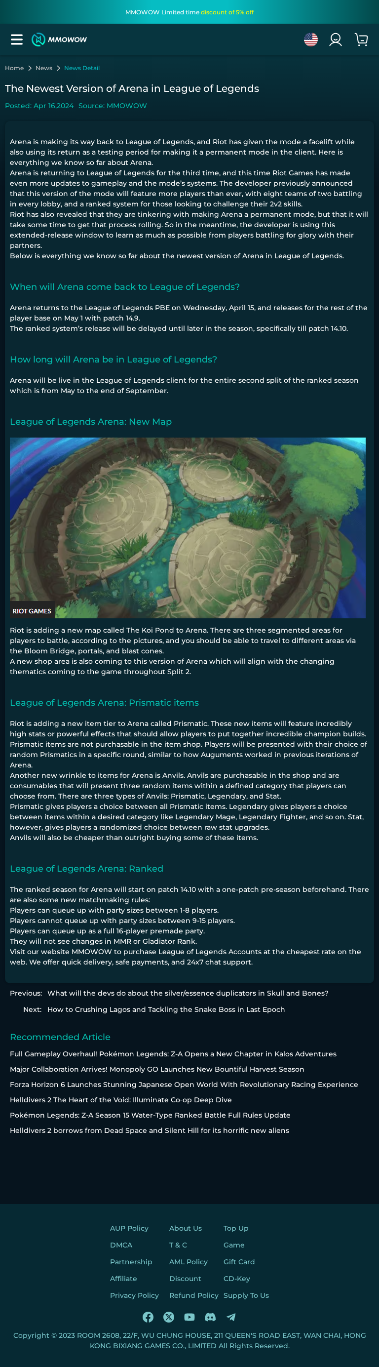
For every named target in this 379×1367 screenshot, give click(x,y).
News (44, 68)
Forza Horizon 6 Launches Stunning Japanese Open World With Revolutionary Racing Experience (184, 1084)
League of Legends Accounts (210, 951)
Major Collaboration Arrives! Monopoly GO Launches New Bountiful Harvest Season (157, 1069)
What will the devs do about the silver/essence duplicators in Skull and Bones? (188, 993)
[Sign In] (335, 39)
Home (14, 68)
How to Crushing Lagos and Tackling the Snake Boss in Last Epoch (166, 1009)
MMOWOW (92, 951)
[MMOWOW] (59, 39)
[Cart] (361, 39)
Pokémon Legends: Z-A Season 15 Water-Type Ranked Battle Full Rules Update (150, 1115)
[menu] (17, 39)
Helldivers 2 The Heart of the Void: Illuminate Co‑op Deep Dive (121, 1099)
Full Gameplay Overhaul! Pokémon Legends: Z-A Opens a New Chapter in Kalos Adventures (173, 1053)
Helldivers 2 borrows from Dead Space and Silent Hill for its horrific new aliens (149, 1130)
